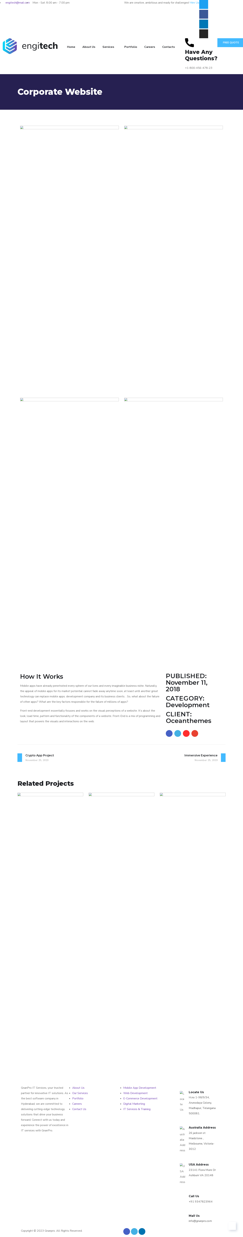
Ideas (51, 1051)
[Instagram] (203, 33)
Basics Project (112, 1045)
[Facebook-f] (203, 14)
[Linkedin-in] (203, 24)
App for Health (184, 1045)
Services (108, 47)
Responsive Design (46, 1045)
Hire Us (194, 3)
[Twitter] (203, 4)
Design (101, 1051)
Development (34, 1051)
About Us (88, 47)
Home (71, 47)
